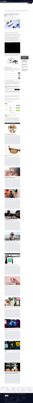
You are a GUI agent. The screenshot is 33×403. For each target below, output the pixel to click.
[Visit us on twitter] (23, 1)
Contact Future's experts (13, 397)
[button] (32, 1)
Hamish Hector (8, 15)
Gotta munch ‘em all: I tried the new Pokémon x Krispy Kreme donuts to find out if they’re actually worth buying (25, 70)
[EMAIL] (7, 116)
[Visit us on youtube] (24, 1)
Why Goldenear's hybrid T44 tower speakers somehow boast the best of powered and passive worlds (25, 58)
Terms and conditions (24, 397)
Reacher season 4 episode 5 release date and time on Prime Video (25, 67)
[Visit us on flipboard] (25, 1)
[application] (12, 47)
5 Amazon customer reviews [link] (9, 102)
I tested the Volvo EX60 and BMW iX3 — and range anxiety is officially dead (25, 64)
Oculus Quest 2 (8, 32)
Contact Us (17, 397)
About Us (5, 397)
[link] (7, 105)
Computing (5, 12)
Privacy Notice (6, 91)
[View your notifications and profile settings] (29, 1)
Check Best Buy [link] (18, 110)
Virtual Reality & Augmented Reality (12, 12)
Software (7, 12)
